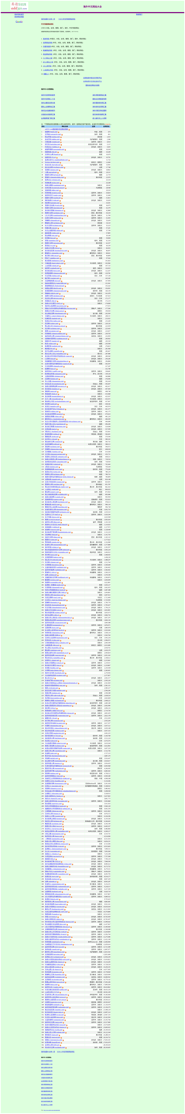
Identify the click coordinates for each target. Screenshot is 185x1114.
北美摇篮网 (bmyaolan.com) (54, 954)
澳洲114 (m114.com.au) (52, 519)
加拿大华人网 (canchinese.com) (55, 751)
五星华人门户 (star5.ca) (52, 514)
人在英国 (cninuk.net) (52, 265)
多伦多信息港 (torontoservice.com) (56, 250)
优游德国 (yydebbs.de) (52, 527)
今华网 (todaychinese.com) (53, 670)
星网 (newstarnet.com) (52, 331)
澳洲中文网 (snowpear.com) (54, 243)
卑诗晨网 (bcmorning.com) (53, 972)
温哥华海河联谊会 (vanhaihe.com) (56, 889)
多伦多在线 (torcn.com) (52, 270)
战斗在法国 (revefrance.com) (54, 167)
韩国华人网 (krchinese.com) (54, 474)
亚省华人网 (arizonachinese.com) (55, 544)
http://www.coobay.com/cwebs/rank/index (52, 1110)
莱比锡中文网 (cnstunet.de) (53, 441)
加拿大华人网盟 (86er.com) (54, 841)
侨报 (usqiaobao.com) (52, 240)
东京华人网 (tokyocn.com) (53, 298)
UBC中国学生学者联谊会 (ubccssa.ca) (57, 927)
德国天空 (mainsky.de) (52, 341)
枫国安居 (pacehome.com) (53, 823)
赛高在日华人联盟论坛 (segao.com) (56, 844)
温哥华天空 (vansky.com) (53, 195)
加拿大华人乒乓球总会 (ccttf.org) (56, 932)
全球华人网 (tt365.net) (52, 1045)
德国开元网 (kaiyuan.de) (53, 175)
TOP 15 (65, 1052)
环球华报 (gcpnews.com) (53, 193)
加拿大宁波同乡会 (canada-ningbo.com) (58, 937)
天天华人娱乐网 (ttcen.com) (54, 1017)
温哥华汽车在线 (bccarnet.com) (55, 723)
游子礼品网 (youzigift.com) (53, 351)
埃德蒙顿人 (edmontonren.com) (55, 869)
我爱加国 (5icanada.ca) (52, 914)
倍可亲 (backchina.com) (52, 144)
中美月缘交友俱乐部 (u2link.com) (56, 989)
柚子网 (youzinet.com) (52, 278)
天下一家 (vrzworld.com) (53, 399)
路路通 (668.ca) (50, 859)
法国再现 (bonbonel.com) (53, 891)
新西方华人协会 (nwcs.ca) (53, 826)
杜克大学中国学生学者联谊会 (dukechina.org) (60, 703)
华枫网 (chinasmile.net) (52, 220)
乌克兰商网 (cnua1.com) (53, 597)
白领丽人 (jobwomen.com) (53, 793)
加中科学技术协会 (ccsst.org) (54, 846)
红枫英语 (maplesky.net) (52, 318)
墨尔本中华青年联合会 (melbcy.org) (57, 487)
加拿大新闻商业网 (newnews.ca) (55, 386)
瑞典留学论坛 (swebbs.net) (53, 1030)
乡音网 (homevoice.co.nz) (53, 1002)
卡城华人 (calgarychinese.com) (54, 316)
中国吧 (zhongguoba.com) (53, 725)
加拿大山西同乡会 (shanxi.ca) (54, 962)
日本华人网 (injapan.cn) (52, 813)
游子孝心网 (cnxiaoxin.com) (54, 720)
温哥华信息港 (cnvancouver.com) (55, 622)
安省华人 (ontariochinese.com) (54, 884)
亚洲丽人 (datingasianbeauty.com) (55, 849)
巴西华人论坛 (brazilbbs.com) (54, 781)
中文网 (48, 19)
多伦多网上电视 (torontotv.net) (55, 818)
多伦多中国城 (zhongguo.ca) (54, 210)
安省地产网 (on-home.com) (53, 680)
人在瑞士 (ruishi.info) (52, 489)
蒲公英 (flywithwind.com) (53, 560)
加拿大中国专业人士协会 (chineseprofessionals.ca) (61, 683)
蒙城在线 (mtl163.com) (52, 504)
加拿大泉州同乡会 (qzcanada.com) (56, 801)
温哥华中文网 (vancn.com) (53, 1022)
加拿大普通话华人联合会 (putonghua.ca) (58, 705)
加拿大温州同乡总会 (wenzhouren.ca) (57, 939)
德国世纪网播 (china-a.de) (53, 416)
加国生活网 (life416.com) (53, 288)
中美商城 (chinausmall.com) (54, 587)
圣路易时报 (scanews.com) (53, 499)
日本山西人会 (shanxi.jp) (53, 969)
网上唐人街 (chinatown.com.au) (55, 326)
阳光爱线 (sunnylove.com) (53, 803)
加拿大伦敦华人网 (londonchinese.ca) (57, 459)
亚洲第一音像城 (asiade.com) (54, 585)
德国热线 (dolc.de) (51, 152)
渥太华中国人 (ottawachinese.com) (56, 728)
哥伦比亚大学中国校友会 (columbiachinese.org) (60, 791)
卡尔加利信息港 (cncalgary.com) (55, 675)
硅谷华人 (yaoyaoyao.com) (53, 828)
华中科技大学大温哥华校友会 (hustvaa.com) (59, 921)
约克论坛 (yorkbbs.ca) (52, 147)
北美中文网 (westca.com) (53, 218)
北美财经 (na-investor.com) (53, 979)
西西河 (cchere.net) (51, 539)
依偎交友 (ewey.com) (52, 876)
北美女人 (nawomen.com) (53, 786)
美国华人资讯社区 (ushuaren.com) (56, 456)
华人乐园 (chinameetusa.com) (54, 381)
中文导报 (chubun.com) (52, 275)
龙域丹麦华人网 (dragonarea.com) (56, 509)
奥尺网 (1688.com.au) (52, 255)
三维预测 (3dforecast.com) (53, 811)
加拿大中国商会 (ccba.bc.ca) (54, 663)
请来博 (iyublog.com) (52, 411)
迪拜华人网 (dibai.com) (52, 522)
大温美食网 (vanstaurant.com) (54, 1020)
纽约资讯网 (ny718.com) (53, 735)
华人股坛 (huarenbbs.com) (53, 648)
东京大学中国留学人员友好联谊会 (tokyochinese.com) (62, 421)
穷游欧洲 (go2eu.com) (52, 182)
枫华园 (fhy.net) (50, 348)
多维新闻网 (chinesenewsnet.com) (56, 291)
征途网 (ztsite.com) (51, 753)
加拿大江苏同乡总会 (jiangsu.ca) (55, 1027)
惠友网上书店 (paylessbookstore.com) (57, 401)
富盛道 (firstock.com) (51, 899)
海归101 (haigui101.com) (53, 798)
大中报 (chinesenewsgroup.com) (55, 454)
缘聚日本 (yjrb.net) (51, 718)
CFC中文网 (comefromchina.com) (55, 215)
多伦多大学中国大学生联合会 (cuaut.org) (58, 356)
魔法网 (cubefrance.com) (53, 650)
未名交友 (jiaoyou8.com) (53, 165)
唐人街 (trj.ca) (49, 678)
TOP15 (66, 19)
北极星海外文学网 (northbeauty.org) (56, 577)
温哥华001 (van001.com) (53, 371)
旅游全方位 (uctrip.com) (53, 472)
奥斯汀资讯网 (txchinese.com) (54, 746)
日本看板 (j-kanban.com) (53, 451)
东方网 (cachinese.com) (52, 328)
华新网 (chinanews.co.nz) (53, 788)
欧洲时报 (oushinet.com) (53, 346)
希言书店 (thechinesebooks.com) (55, 756)
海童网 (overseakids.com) (53, 582)
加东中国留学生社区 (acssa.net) (55, 1025)
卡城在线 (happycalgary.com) (54, 263)
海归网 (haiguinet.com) (52, 203)
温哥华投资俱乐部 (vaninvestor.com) (57, 715)
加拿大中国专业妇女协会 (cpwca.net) (57, 959)
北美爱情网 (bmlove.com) (53, 557)
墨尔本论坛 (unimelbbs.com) (54, 658)
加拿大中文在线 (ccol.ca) (53, 610)
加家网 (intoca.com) (51, 984)
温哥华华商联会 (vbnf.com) (54, 776)
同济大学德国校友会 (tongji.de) (55, 590)
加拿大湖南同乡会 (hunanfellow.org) (57, 866)
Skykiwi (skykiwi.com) (52, 162)
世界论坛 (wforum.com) (52, 180)
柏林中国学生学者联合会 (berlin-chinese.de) (59, 477)
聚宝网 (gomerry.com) (52, 492)
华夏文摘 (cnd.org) (51, 228)
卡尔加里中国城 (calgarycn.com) (55, 743)
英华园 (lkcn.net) (50, 238)
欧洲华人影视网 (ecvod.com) (54, 1014)
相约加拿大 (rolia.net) (52, 200)
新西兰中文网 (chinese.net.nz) (54, 311)
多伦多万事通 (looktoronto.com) (55, 426)
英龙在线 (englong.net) (52, 879)
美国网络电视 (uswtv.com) (53, 469)
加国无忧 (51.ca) (50, 157)
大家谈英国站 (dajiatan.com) (54, 376)
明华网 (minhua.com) (51, 773)
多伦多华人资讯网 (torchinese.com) (56, 502)
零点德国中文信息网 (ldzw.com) (55, 924)
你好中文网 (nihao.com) (52, 537)
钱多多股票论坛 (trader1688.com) (56, 283)
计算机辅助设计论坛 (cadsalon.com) (57, 642)
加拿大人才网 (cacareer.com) (54, 816)
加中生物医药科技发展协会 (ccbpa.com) (58, 864)
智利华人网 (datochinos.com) (54, 595)
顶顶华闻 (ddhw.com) (52, 190)
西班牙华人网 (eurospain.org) (54, 768)
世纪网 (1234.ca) (50, 708)
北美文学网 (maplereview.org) (54, 733)
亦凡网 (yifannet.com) (52, 562)
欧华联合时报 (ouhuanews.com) (55, 374)
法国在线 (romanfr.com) (52, 479)
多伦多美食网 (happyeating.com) (55, 904)
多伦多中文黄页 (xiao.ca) (53, 665)
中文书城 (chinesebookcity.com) (55, 607)
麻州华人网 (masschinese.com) (55, 952)
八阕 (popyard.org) (51, 172)
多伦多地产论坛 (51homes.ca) (54, 409)
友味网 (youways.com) (52, 529)
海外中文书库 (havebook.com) (55, 673)
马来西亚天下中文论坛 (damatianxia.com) (58, 944)
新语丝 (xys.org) (50, 245)
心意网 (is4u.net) (50, 358)
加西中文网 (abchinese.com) (54, 296)
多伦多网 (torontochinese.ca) (54, 396)
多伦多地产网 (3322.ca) (52, 861)
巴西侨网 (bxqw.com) (52, 627)
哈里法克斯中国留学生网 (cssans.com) (57, 748)
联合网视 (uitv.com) (51, 235)
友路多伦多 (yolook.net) (53, 464)
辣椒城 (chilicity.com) (52, 293)
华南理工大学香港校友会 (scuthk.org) (57, 778)
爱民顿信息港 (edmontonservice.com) (57, 894)
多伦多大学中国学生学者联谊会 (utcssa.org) (59, 713)
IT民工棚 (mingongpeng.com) (54, 834)
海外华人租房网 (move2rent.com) (56, 306)
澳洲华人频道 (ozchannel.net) (54, 700)
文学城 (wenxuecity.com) (53, 134)
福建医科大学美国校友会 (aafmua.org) (57, 808)
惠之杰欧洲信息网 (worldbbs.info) (56, 494)
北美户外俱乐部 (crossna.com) (55, 482)
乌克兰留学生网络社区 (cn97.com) (56, 911)
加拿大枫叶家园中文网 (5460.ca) (56, 592)
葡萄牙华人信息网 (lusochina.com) (56, 507)
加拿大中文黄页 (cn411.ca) (54, 303)
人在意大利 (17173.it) (52, 992)
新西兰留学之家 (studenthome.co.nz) (57, 653)
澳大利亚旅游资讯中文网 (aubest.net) (57, 549)
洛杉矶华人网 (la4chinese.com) (55, 738)
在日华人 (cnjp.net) (51, 439)
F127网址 (47, 58)
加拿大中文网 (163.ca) (52, 248)
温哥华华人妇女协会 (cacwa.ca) (55, 997)
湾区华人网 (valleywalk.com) (54, 695)
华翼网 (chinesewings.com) (53, 449)
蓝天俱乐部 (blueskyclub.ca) (54, 1012)
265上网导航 (47, 66)
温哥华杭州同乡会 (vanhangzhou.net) (57, 886)
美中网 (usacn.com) (51, 555)
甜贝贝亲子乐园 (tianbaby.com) (55, 690)
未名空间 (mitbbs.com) (52, 139)
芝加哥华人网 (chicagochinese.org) (56, 994)
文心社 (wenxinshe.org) (52, 851)
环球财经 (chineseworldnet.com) (55, 333)
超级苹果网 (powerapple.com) (54, 149)
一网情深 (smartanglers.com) (54, 839)
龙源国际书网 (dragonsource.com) (56, 783)
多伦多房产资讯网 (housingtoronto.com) (58, 532)
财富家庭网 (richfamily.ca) (53, 1004)
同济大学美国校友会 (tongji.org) (55, 806)
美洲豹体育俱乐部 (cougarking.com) (57, 874)
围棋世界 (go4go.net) (52, 436)
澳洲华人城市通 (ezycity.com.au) (55, 999)
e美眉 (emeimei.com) (51, 467)
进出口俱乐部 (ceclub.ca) (53, 967)
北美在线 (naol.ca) (51, 429)
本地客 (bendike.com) (52, 668)
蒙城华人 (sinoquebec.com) (53, 253)
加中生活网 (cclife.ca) (52, 615)
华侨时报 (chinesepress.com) (54, 632)
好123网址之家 (48, 62)
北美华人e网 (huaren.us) (53, 154)
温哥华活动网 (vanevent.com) (54, 655)
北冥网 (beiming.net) (51, 379)
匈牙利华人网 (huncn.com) (53, 836)
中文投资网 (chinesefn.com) (54, 366)
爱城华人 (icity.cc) (51, 572)
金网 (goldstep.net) (51, 575)
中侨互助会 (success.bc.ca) (53, 856)
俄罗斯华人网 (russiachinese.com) (56, 901)
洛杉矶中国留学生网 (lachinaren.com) (57, 512)
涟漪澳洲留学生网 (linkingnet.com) (56, 929)
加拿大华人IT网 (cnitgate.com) (55, 1032)
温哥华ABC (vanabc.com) (53, 987)
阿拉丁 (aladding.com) (52, 258)
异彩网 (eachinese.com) (52, 446)
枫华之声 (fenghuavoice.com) (54, 909)
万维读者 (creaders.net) (52, 142)
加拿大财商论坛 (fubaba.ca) (54, 796)
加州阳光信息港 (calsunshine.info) (56, 461)
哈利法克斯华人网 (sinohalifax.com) (56, 831)
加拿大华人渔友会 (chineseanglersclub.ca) (58, 617)
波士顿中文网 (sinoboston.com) (55, 761)
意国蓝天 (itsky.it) (50, 301)
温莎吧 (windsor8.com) (52, 268)
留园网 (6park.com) (51, 132)
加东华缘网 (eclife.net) (52, 444)
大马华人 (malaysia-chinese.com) (55, 600)
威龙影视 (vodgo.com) (52, 233)
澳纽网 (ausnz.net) (51, 391)
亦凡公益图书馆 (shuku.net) (54, 230)
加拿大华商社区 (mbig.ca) (53, 919)
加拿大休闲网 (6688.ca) (52, 635)
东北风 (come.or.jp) (51, 741)
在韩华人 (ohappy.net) (52, 660)
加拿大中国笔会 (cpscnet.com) (55, 906)
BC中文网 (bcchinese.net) (53, 225)
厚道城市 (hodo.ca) (51, 394)
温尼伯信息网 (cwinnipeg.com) (55, 977)
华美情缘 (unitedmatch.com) (54, 942)
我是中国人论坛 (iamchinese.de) (55, 424)
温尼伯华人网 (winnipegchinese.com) (57, 336)
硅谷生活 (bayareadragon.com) (54, 384)
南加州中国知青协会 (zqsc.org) (55, 685)
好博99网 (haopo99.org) (52, 1042)
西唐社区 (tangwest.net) (52, 1037)
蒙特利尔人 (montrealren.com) (54, 419)
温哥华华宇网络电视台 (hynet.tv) (56, 934)
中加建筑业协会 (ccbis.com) (54, 964)
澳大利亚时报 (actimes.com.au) (55, 612)
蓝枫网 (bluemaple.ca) (52, 602)
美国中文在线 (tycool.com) (53, 205)
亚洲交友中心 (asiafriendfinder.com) (56, 160)
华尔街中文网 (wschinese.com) (55, 1047)
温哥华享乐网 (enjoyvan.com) (54, 947)
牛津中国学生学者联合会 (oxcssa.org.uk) (58, 766)
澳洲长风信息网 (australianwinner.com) (57, 620)
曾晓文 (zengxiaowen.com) (53, 1040)
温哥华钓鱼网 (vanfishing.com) (55, 570)
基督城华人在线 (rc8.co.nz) (54, 710)
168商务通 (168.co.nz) (52, 645)
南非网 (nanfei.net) (51, 404)
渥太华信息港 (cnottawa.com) (54, 730)
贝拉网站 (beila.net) (51, 534)
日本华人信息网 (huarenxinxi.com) (56, 637)
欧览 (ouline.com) (50, 343)
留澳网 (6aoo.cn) (50, 368)
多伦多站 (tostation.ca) (52, 389)
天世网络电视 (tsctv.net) (53, 281)
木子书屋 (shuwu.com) (52, 517)
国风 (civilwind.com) (51, 688)
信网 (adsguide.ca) (51, 881)
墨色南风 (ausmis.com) (52, 542)
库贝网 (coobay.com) (51, 323)
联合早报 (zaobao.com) (52, 137)
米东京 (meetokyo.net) (52, 406)
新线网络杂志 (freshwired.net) (54, 286)
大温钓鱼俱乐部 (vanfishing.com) (55, 567)
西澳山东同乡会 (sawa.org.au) (54, 982)
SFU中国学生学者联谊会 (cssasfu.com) (57, 896)
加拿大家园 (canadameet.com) (54, 185)
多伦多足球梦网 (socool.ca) (54, 414)
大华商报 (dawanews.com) (53, 565)
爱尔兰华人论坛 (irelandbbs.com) (55, 353)
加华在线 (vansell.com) (52, 949)
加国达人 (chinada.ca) (52, 854)
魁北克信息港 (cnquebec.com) (54, 1009)
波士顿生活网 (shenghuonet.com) (55, 313)
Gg (19, 21)
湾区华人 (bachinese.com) (53, 431)
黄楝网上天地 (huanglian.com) (55, 974)
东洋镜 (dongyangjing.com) (53, 698)
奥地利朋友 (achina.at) (52, 434)
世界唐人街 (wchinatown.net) (54, 957)
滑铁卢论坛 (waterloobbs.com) (54, 871)
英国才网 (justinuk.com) (52, 693)
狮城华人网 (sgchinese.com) (54, 223)
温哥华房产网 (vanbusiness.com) (55, 771)
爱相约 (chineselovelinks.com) (54, 177)
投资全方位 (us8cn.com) (53, 321)
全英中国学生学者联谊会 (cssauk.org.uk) (58, 363)
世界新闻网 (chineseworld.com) (55, 273)
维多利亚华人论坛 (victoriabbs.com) (56, 552)
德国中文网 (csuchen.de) (53, 198)
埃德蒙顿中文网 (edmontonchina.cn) (56, 361)
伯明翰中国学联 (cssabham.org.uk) (56, 338)
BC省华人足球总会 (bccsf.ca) (54, 630)
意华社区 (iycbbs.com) (52, 640)
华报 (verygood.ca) (51, 916)
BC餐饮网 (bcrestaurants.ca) (54, 625)
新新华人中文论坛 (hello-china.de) (56, 524)
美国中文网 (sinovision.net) (53, 208)
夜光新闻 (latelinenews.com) (54, 260)
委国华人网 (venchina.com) (54, 484)
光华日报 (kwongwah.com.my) (55, 188)
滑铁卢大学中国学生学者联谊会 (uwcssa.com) (60, 308)
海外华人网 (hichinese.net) (53, 821)
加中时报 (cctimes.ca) (52, 547)
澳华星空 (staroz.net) (51, 1035)
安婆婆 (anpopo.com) (51, 170)
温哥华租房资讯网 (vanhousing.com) (57, 1007)
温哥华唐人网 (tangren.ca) (53, 763)
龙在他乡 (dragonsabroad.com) (54, 605)
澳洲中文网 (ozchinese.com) (54, 213)
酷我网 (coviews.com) (52, 580)
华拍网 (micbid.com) (51, 758)
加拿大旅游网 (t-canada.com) (54, 497)
